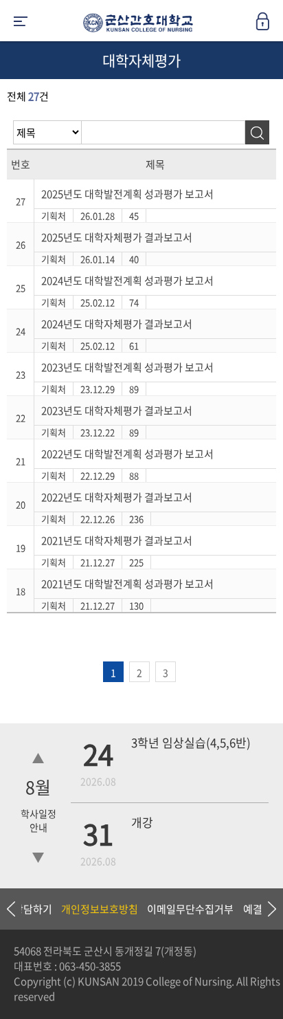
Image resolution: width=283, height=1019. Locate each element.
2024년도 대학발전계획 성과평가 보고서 (127, 280)
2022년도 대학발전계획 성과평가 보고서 (127, 453)
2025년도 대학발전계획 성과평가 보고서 (127, 193)
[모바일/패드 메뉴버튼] (20, 22)
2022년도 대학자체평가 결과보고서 (116, 497)
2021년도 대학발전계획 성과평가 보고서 (127, 583)
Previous (10, 909)
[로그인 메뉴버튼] (269, 25)
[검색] (257, 132)
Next (266, 909)
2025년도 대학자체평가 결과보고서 (116, 237)
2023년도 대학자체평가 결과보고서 (116, 410)
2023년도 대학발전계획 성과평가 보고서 (127, 367)
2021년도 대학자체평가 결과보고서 (116, 540)
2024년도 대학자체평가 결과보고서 (116, 323)
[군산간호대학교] (134, 25)
